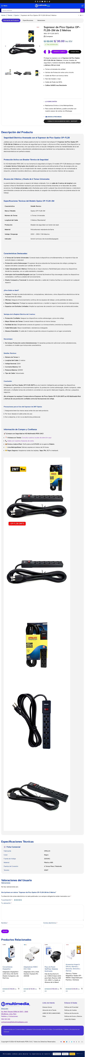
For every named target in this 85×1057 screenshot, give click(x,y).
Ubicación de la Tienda (49, 1010)
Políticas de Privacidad (71, 1007)
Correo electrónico (50, 923)
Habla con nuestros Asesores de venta (20, 441)
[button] (5, 46)
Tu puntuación (6, 900)
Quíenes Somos (47, 1007)
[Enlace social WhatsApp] (47, 1)
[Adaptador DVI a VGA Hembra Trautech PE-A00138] (32, 954)
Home (3, 15)
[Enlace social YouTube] (42, 1)
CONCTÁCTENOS (69, 1019)
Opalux (16, 15)
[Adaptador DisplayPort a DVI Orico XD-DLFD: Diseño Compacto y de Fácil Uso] (11, 954)
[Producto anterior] (79, 16)
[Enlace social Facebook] (35, 1)
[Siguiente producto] (83, 16)
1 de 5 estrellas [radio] (14, 900)
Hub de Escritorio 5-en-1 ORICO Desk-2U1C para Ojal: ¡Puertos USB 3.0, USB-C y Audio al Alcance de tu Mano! (53, 978)
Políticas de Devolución (71, 1013)
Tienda (9, 15)
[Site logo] (42, 6)
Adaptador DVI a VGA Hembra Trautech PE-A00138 (31, 974)
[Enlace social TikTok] (49, 1)
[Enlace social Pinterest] (45, 1)
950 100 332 (5, 1019)
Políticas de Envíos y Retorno (73, 1016)
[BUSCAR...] (82, 10)
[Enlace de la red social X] (37, 1)
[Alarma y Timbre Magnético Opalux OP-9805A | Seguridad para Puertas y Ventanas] (74, 952)
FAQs (44, 1016)
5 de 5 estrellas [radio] (21, 900)
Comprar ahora (75, 51)
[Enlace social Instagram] (40, 1)
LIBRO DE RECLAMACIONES (51, 1013)
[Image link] (15, 1004)
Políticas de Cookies (70, 1010)
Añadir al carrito (59, 51)
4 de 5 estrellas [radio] (19, 900)
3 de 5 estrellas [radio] (18, 900)
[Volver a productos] (81, 16)
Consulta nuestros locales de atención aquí (36, 438)
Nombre (4, 923)
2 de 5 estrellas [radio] (16, 900)
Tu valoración (6, 903)
